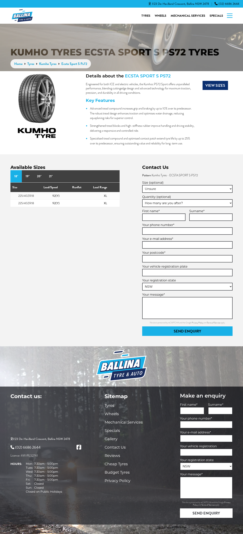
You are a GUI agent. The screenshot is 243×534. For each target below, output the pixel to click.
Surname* (196, 211)
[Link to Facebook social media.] (79, 447)
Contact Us (115, 447)
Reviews (112, 455)
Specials (216, 15)
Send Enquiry (187, 331)
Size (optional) (152, 182)
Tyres (145, 15)
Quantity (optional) (156, 197)
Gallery (111, 439)
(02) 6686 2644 (229, 4)
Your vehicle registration (198, 446)
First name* (151, 211)
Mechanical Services (188, 15)
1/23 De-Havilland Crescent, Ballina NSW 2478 (180, 4)
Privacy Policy (198, 322)
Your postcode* (153, 252)
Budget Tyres (117, 472)
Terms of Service (214, 322)
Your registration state (159, 280)
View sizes (215, 85)
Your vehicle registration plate (165, 266)
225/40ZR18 (26, 196)
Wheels (160, 15)
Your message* (153, 294)
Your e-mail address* (157, 239)
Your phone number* (158, 225)
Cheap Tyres (116, 464)
